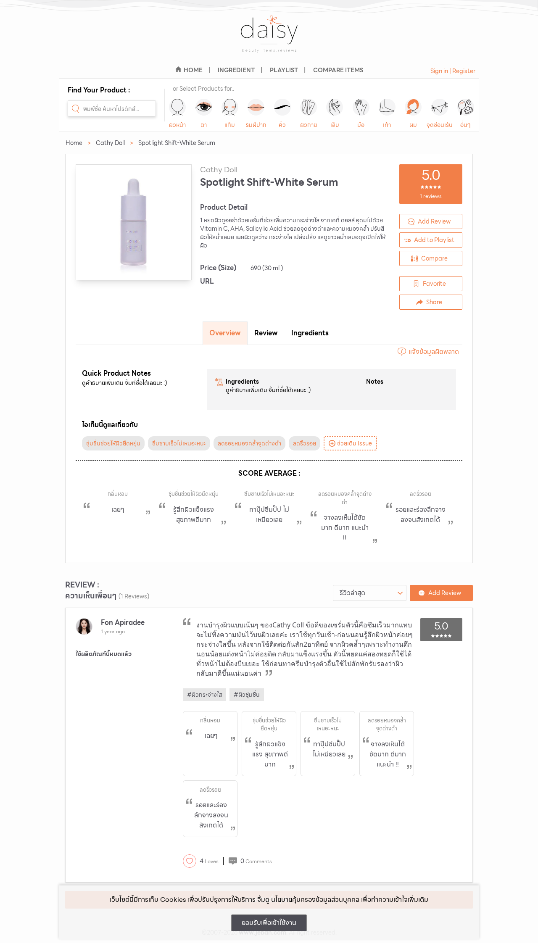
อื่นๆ (465, 124)
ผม (413, 124)
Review (266, 333)
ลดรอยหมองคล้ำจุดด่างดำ (249, 443)
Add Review (434, 221)
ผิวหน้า (177, 124)
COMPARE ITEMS (338, 70)
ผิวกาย (308, 124)
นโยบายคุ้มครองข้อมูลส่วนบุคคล (315, 899)
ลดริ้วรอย (304, 443)
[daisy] (269, 39)
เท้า (387, 124)
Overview (225, 333)
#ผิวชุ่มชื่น (247, 694)
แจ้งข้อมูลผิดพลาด (434, 351)
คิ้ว (282, 124)
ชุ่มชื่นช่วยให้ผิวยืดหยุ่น (113, 443)
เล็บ (334, 124)
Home (74, 143)
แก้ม (229, 124)
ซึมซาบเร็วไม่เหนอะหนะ (179, 443)
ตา (203, 124)
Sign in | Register (452, 71)
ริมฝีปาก (256, 124)
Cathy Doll (110, 143)
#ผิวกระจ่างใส (204, 694)
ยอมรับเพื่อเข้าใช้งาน (269, 922)
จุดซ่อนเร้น (440, 124)
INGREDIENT (236, 70)
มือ (360, 124)
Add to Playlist (434, 240)
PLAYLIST (284, 70)
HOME (193, 70)
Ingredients (310, 333)
